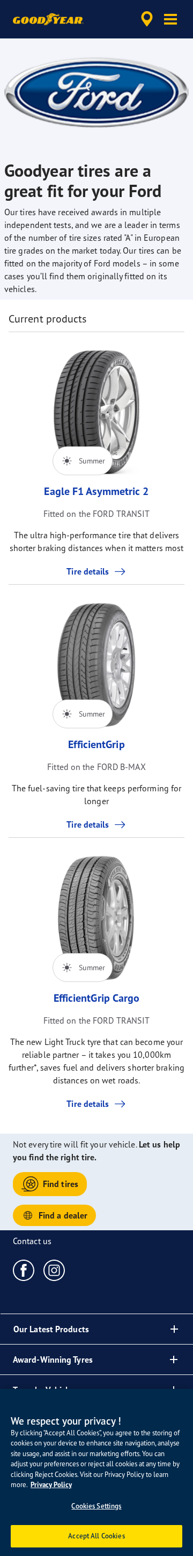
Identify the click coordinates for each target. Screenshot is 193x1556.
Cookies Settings (96, 1506)
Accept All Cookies (96, 1535)
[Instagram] (54, 1270)
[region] (96, 1472)
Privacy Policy (51, 1484)
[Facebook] (24, 1270)
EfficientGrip (96, 744)
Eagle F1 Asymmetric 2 (96, 491)
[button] (170, 19)
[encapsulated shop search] (147, 19)
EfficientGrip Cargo (97, 997)
